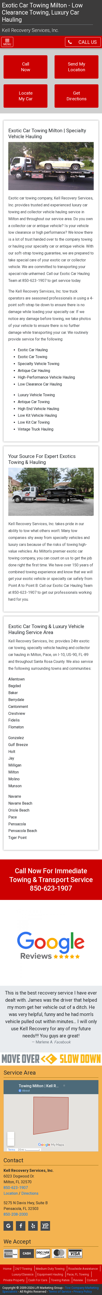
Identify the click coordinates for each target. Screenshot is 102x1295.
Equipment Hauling (50, 1274)
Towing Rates (60, 1280)
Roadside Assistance (83, 1268)
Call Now (25, 66)
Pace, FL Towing (78, 1274)
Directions (29, 1193)
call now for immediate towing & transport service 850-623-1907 (51, 880)
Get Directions (76, 96)
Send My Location (76, 66)
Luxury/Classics (22, 1274)
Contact (92, 1280)
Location (11, 1193)
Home (7, 1268)
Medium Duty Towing (50, 1268)
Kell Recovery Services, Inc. (30, 30)
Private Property (13, 1280)
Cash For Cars (37, 1280)
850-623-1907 (16, 1187)
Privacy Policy (83, 1291)
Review (78, 1280)
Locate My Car (26, 96)
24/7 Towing (23, 1268)
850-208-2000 (16, 1214)
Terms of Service (60, 1291)
